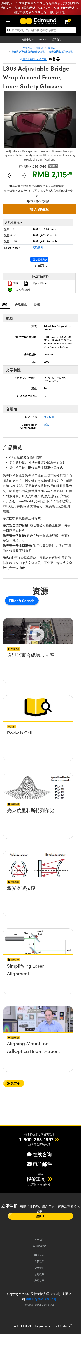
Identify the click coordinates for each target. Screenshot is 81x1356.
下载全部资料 (22, 290)
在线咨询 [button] (42, 1154)
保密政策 (29, 1304)
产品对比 (41, 265)
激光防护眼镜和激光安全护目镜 (28, 51)
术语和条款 (40, 1304)
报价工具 (37, 1179)
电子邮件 (42, 1164)
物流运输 (39, 1255)
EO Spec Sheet (38, 283)
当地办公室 (39, 1246)
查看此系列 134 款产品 (34, 59)
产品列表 (27, 47)
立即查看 (38, 666)
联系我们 (56, 39)
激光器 (39, 47)
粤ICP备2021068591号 (41, 1299)
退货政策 (39, 1261)
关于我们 (39, 1239)
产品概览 (21, 304)
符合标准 (49, 417)
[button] (54, 59)
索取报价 (37, 247)
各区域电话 (43, 1144)
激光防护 (52, 47)
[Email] (50, 59)
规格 (5, 304)
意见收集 (39, 1274)
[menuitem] (9, 20)
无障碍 (51, 1304)
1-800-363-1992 (36, 1139)
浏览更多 (13, 1083)
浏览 (46, 424)
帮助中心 (39, 1267)
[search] (41, 30)
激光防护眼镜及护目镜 (61, 51)
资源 (37, 304)
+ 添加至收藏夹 (39, 259)
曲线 (15, 283)
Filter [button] (14, 600)
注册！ (40, 1216)
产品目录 (39, 1280)
